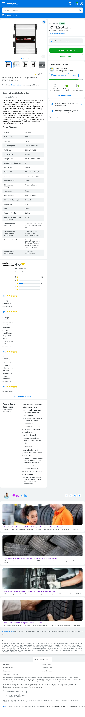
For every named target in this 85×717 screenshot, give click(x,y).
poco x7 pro (39, 645)
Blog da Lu (6, 664)
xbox (46, 645)
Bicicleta (40, 648)
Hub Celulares (46, 643)
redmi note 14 (60, 648)
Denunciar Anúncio (56, 118)
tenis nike (69, 648)
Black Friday (5, 643)
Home (5, 706)
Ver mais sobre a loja (66, 95)
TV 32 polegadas (15, 652)
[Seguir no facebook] (71, 495)
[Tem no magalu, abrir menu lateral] (3, 3)
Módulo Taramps (71, 631)
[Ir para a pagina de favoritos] (70, 3)
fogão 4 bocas (53, 650)
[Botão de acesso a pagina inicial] (36, 3)
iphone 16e (48, 647)
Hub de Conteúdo (35, 643)
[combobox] (42, 10)
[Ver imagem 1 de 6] (25, 39)
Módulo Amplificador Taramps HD (25, 631)
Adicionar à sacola (68, 50)
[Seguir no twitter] (66, 495)
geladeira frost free (41, 650)
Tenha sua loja (47, 667)
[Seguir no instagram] (75, 495)
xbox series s (58, 647)
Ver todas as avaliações (23, 396)
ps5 (5, 645)
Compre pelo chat (16, 692)
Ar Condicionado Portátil (22, 648)
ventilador (72, 647)
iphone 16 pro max (21, 645)
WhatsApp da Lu (8, 667)
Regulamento (7, 671)
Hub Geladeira (57, 643)
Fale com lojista (59, 75)
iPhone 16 (21, 643)
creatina (57, 645)
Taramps (28, 132)
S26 (27, 643)
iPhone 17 (14, 643)
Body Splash (48, 648)
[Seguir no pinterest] (79, 495)
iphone (51, 645)
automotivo (13, 706)
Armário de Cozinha (66, 650)
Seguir (74, 75)
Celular (10, 648)
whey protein (66, 645)
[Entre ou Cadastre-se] (81, 3)
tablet (34, 648)
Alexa (75, 650)
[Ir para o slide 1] (21, 58)
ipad (21, 650)
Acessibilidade (47, 671)
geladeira (31, 645)
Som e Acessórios (24, 706)
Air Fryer (10, 645)
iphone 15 (73, 643)
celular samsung (38, 647)
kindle (3, 647)
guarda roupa (28, 650)
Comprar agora (66, 56)
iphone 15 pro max (26, 647)
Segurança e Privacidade (11, 674)
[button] (80, 10)
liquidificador (14, 650)
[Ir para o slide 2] (23, 58)
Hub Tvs (65, 643)
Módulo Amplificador (44, 631)
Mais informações (41, 659)
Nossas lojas (46, 664)
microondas (75, 645)
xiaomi (66, 647)
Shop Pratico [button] (16, 85)
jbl (54, 648)
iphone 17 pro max (13, 647)
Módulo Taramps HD (58, 631)
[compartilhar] (43, 56)
